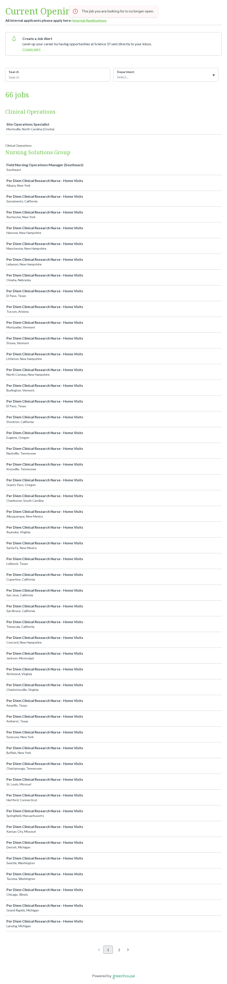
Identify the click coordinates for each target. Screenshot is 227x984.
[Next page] (128, 950)
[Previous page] (99, 950)
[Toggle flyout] (213, 75)
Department (125, 72)
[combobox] (117, 77)
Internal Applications (89, 20)
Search (14, 72)
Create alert (31, 49)
